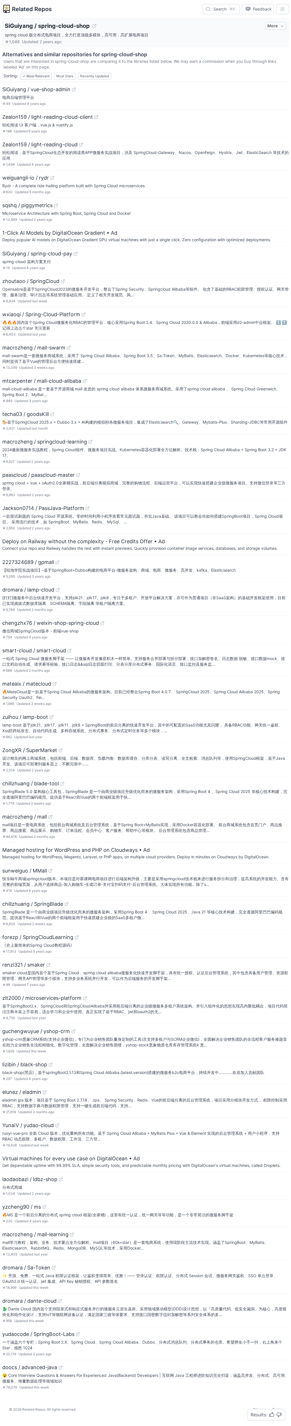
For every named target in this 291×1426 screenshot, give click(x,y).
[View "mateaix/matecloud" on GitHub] (54, 684)
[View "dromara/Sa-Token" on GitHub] (53, 1267)
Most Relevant (35, 76)
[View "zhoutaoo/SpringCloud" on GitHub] (63, 281)
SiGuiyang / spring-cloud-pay (37, 254)
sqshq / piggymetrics (27, 205)
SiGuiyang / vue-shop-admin (36, 89)
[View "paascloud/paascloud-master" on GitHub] (78, 475)
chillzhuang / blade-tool (30, 783)
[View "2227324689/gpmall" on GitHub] (57, 562)
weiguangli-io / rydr (25, 178)
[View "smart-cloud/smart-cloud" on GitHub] (69, 650)
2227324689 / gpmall (28, 562)
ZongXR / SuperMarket (29, 750)
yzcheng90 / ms (21, 1207)
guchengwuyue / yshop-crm (36, 1031)
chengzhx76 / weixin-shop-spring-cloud (50, 623)
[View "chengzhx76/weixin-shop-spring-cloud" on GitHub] (102, 623)
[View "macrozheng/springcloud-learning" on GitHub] (90, 442)
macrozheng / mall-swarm (33, 348)
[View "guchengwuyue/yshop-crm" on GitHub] (73, 1031)
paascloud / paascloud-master (38, 475)
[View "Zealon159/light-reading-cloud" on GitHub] (81, 144)
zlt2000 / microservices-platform (42, 998)
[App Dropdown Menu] (282, 9)
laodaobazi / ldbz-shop (29, 1179)
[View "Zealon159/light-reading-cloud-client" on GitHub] (96, 117)
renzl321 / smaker (23, 965)
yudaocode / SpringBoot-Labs (38, 1334)
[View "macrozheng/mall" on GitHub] (50, 817)
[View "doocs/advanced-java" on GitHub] (60, 1367)
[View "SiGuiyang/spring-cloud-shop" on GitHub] (94, 26)
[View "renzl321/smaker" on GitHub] (48, 965)
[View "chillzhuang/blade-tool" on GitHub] (62, 783)
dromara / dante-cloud (29, 1301)
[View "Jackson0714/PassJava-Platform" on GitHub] (87, 508)
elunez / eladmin (21, 1092)
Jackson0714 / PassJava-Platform (43, 508)
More (272, 25)
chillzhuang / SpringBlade (32, 904)
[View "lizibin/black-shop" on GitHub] (50, 1064)
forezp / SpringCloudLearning (37, 937)
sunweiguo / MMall (24, 871)
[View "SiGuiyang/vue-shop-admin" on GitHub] (74, 89)
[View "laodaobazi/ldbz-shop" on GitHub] (61, 1179)
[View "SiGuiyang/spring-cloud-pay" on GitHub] (75, 253)
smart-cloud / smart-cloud (34, 650)
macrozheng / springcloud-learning (44, 442)
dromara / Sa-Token (26, 1268)
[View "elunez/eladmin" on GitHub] (44, 1092)
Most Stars (64, 76)
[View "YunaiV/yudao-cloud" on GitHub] (57, 1125)
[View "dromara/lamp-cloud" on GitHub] (57, 590)
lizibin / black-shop (24, 1064)
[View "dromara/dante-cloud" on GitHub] (60, 1301)
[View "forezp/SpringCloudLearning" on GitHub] (76, 937)
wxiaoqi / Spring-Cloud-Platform (41, 314)
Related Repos (32, 9)
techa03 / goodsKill (25, 414)
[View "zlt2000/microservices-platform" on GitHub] (85, 998)
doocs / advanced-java (29, 1367)
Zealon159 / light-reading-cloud (40, 144)
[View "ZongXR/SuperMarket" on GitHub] (60, 750)
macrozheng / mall (24, 817)
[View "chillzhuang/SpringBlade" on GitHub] (66, 904)
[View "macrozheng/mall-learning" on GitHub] (72, 1234)
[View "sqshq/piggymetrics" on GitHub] (56, 205)
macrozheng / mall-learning (35, 1234)
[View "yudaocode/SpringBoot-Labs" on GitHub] (78, 1334)
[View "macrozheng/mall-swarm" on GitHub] (68, 347)
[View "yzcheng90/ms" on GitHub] (44, 1207)
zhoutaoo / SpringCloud (30, 281)
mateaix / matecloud (26, 684)
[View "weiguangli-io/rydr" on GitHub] (52, 178)
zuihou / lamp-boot (25, 717)
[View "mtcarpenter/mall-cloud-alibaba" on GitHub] (84, 381)
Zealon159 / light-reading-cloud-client (47, 117)
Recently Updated (94, 76)
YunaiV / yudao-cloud (28, 1125)
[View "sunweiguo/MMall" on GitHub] (50, 871)
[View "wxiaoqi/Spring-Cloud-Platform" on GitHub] (83, 314)
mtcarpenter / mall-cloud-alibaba (41, 381)
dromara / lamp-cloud (28, 590)
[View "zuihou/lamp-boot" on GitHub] (51, 717)
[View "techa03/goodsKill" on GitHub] (52, 414)
